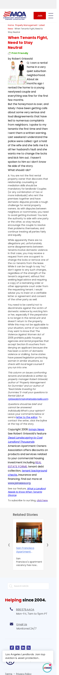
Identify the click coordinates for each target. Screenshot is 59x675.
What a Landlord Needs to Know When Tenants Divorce (27, 492)
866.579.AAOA (25, 609)
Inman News (36, 429)
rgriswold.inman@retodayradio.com (28, 399)
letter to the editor (27, 417)
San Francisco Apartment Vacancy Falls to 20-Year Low (25, 550)
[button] (9, 544)
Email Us (21, 624)
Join (39, 15)
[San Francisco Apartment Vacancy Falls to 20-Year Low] (29, 532)
